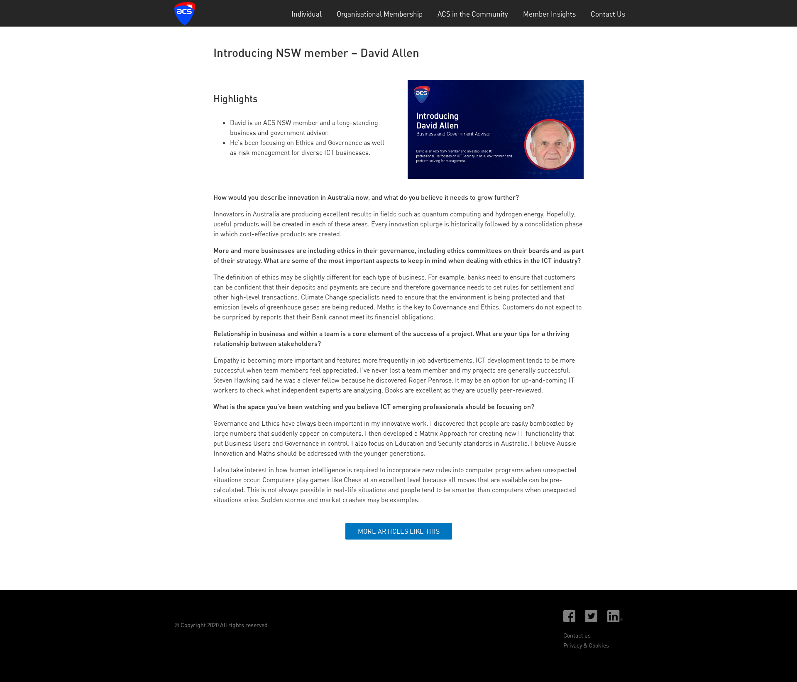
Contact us (577, 635)
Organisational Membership (380, 14)
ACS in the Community (473, 14)
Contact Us (608, 14)
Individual (306, 14)
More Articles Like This (399, 531)
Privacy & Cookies (586, 645)
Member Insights (549, 14)
